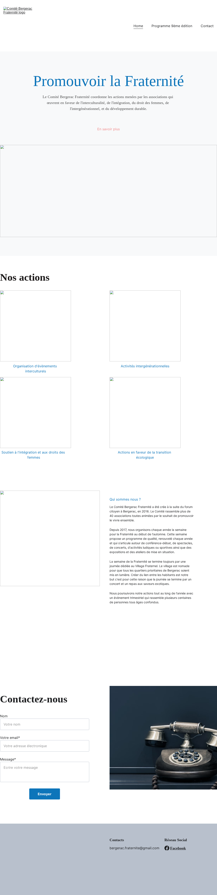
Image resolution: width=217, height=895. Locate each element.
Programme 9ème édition (172, 26)
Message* (8, 759)
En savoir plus (108, 129)
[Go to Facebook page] (166, 848)
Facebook (178, 848)
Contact (207, 26)
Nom (4, 716)
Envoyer (44, 794)
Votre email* (10, 737)
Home (138, 26)
